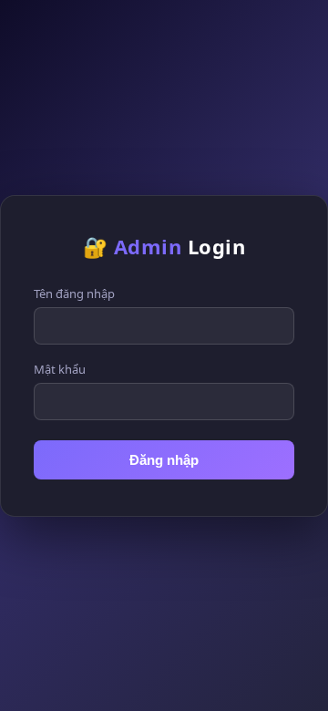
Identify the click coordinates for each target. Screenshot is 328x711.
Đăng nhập (164, 460)
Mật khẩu (60, 369)
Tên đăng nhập (74, 293)
